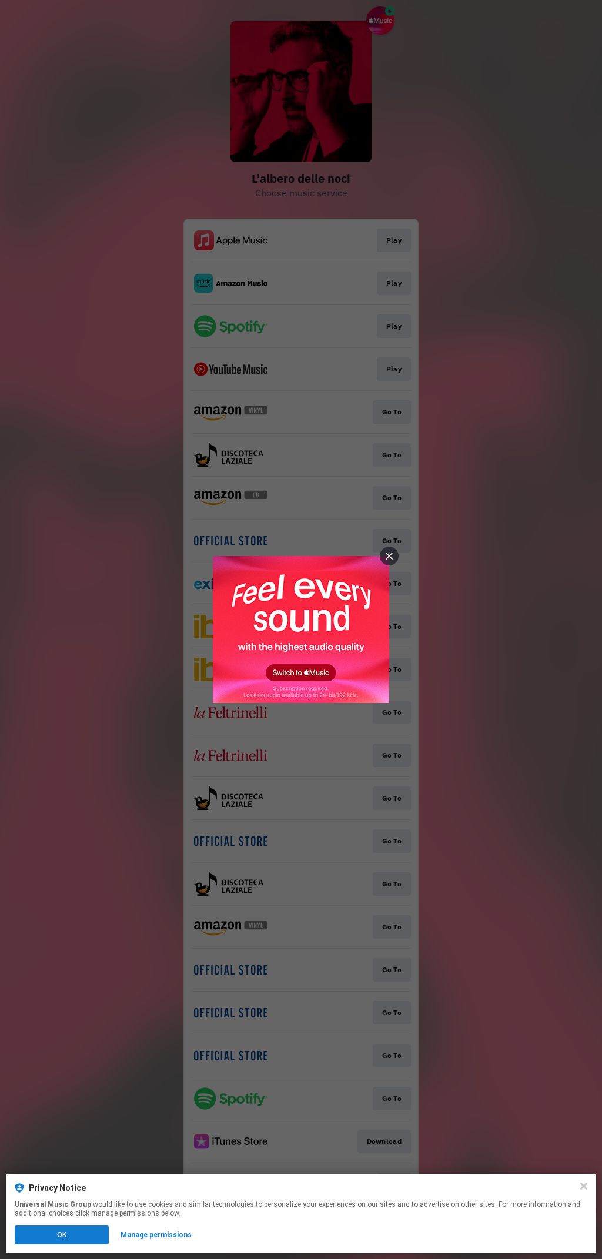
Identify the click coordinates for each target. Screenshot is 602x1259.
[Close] (583, 1186)
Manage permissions (156, 1235)
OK (61, 1235)
